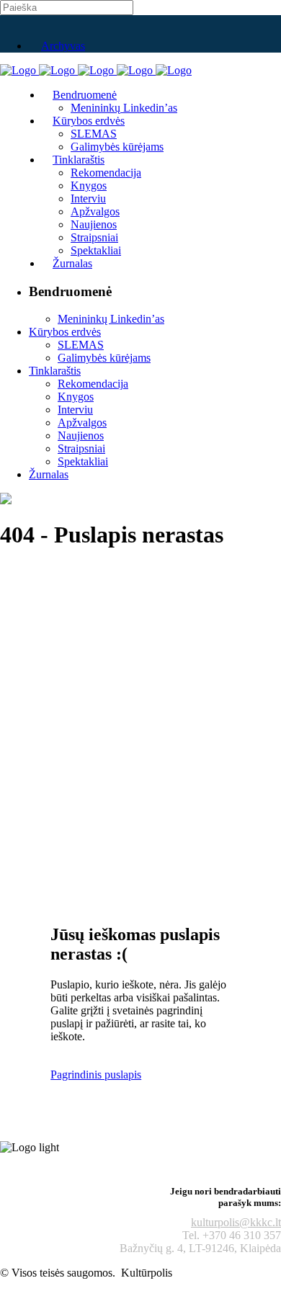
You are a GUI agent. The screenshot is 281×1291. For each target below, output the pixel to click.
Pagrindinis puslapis (95, 1074)
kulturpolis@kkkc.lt (236, 1222)
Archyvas (63, 46)
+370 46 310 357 (241, 1235)
